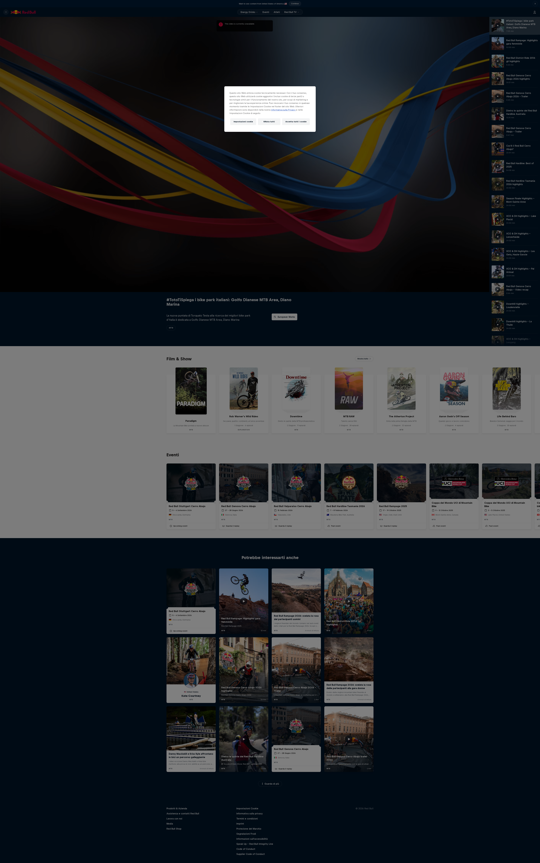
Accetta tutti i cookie (295, 122)
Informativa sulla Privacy (283, 110)
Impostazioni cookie (243, 122)
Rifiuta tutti (269, 122)
